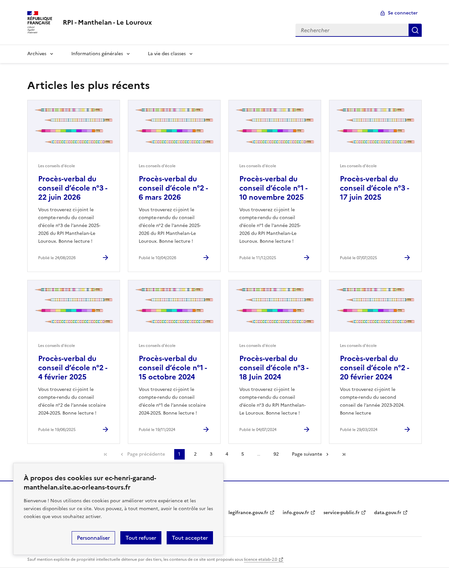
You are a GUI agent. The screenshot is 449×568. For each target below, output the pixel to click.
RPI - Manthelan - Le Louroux (107, 22)
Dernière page (344, 454)
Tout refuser (141, 538)
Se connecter (403, 13)
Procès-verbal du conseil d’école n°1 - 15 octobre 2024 (173, 367)
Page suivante (307, 454)
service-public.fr (341, 512)
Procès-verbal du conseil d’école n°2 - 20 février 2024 (374, 367)
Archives (36, 53)
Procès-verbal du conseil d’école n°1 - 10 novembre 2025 (273, 188)
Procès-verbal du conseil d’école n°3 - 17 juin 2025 (374, 188)
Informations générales (97, 53)
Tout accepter (190, 538)
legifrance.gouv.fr (248, 512)
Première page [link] (105, 454)
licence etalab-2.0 (260, 559)
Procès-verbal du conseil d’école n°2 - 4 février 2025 (72, 367)
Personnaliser (93, 538)
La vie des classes (167, 53)
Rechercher (415, 30)
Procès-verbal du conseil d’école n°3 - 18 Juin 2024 (273, 367)
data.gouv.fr (387, 512)
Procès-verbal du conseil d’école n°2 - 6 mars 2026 (173, 188)
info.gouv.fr (296, 512)
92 (276, 454)
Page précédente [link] (146, 454)
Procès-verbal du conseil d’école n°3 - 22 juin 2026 (72, 188)
